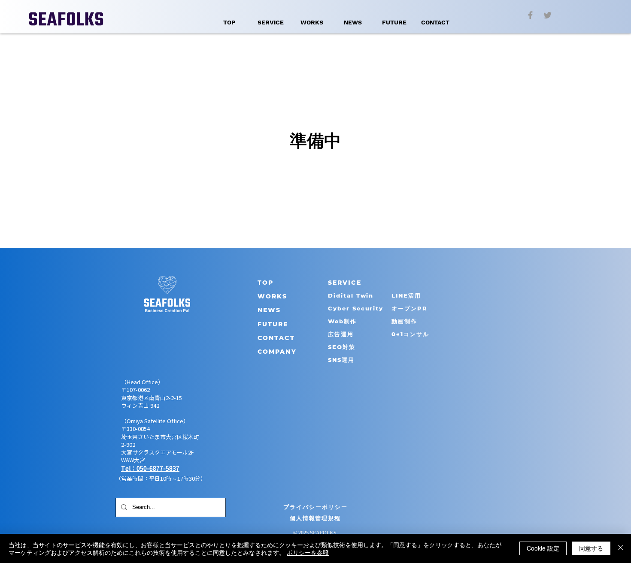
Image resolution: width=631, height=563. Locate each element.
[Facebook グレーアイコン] (530, 15)
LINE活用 (406, 295)
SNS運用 (341, 359)
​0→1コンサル (410, 334)
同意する (591, 548)
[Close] (621, 548)
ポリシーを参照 (308, 552)
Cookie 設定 (543, 548)
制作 (350, 321)
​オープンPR (409, 308)
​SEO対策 (341, 346)
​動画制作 (404, 321)
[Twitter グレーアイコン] (547, 15)
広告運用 (341, 334)
